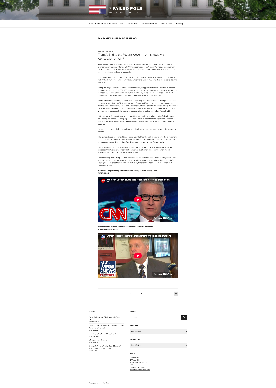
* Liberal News (166, 24)
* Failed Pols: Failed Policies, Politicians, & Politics (106, 24)
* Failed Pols (125, 8)
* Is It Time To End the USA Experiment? (102, 334)
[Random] (179, 24)
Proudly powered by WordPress (99, 383)
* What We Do (133, 24)
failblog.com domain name (98, 340)
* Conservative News (149, 24)
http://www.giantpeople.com (140, 370)
